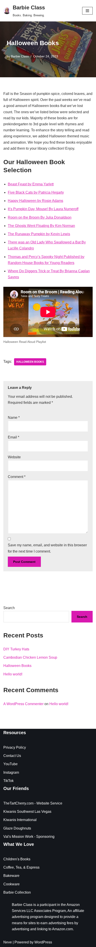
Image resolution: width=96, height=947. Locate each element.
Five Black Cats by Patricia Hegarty (36, 192)
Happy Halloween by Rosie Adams (35, 201)
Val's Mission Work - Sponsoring (28, 836)
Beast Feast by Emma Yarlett (31, 184)
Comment (16, 477)
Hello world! (12, 674)
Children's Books (16, 859)
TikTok (8, 781)
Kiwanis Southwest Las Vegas (27, 811)
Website (14, 457)
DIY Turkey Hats (16, 649)
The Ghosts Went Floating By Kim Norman (41, 226)
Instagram (11, 772)
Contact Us (12, 756)
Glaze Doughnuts (17, 828)
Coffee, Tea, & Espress (21, 867)
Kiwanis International (20, 820)
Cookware (11, 884)
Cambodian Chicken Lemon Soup (30, 657)
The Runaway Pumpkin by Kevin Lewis (39, 234)
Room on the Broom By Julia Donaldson (39, 217)
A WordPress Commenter (23, 704)
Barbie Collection (17, 892)
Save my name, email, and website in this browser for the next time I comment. (47, 548)
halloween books (30, 361)
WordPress (43, 942)
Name (14, 417)
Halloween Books (17, 666)
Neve (7, 942)
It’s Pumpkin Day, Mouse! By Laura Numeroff (43, 209)
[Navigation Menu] (87, 11)
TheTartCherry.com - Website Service (32, 803)
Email (13, 437)
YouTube (10, 764)
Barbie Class (20, 56)
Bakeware (11, 876)
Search (9, 608)
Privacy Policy (14, 747)
